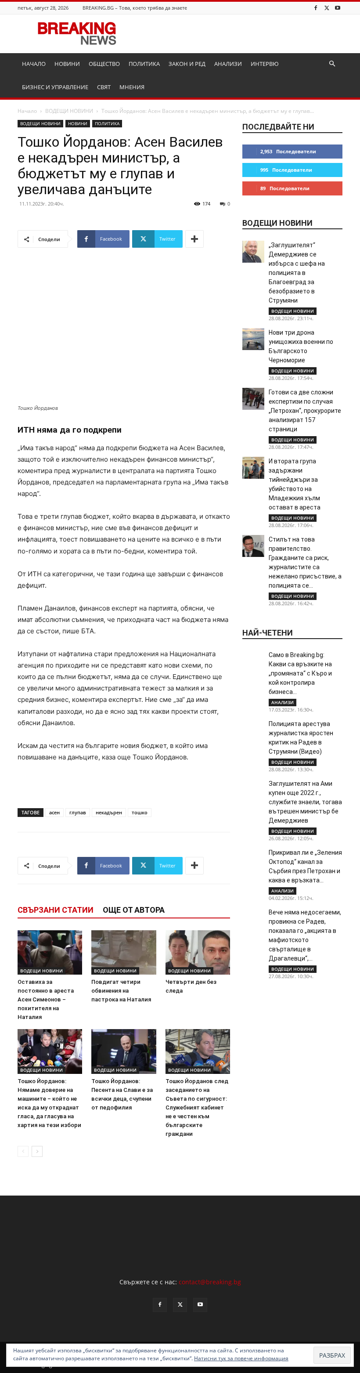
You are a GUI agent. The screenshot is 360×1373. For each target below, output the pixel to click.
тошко (140, 812)
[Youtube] (337, 8)
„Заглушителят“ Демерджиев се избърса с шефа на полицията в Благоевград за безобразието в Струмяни (297, 273)
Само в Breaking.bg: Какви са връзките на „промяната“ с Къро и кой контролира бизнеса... (300, 673)
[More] (194, 239)
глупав (77, 812)
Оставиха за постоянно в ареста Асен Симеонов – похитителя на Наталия (46, 999)
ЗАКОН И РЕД (187, 64)
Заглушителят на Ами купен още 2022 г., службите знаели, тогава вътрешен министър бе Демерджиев (305, 802)
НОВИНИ (67, 64)
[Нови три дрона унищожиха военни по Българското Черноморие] (253, 339)
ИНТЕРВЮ (265, 64)
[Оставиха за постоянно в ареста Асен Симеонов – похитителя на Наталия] (50, 952)
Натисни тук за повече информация (241, 1358)
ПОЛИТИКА (144, 64)
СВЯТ (104, 87)
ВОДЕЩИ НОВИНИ (69, 111)
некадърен (109, 812)
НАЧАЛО (34, 64)
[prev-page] (23, 1151)
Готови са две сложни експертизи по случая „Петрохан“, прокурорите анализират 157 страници (305, 411)
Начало (27, 111)
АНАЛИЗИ (228, 64)
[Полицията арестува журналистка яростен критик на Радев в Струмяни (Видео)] (253, 730)
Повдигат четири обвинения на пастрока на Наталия (121, 991)
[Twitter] (326, 8)
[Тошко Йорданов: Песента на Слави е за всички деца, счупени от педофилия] (123, 1051)
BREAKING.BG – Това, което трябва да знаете (135, 7)
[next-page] (37, 1151)
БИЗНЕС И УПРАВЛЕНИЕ (55, 87)
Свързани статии (56, 909)
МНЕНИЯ (131, 87)
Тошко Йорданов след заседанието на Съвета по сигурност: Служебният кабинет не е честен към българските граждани (197, 1107)
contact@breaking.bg (210, 1282)
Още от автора (134, 909)
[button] (331, 64)
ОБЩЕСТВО (104, 64)
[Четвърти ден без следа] (198, 952)
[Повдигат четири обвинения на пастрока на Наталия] (123, 952)
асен (54, 812)
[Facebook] (315, 8)
